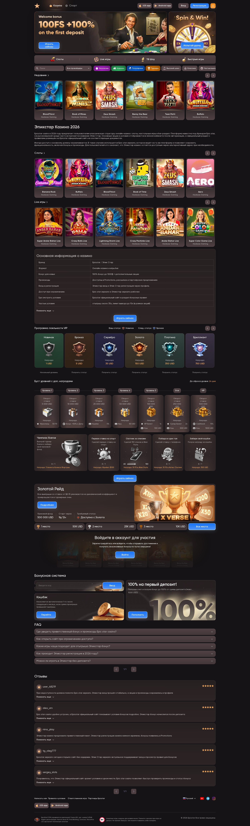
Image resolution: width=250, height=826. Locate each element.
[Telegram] (208, 798)
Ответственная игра (77, 798)
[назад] (116, 669)
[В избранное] (59, 84)
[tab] (57, 59)
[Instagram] (214, 798)
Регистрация (199, 6)
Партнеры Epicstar (96, 798)
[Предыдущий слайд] (207, 75)
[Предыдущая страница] (116, 791)
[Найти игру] (37, 68)
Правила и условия (56, 798)
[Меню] (213, 5)
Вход (183, 6)
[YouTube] (202, 798)
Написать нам (40, 798)
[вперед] (133, 669)
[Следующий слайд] (213, 75)
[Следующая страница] (133, 791)
